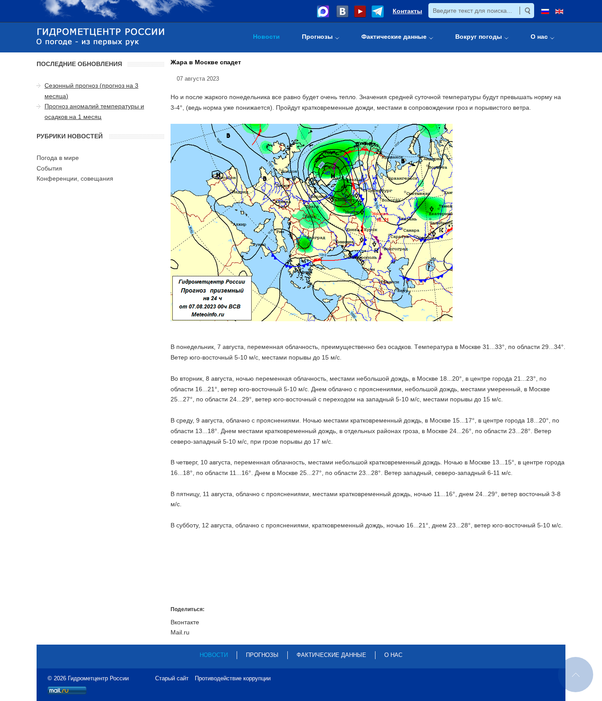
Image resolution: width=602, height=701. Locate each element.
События (49, 168)
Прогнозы (262, 655)
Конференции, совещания (75, 178)
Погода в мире (58, 157)
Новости (214, 655)
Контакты (407, 11)
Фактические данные (331, 655)
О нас (393, 655)
